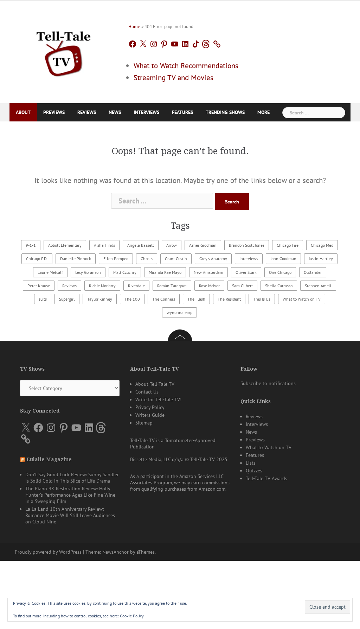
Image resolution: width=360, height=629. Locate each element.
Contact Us (147, 392)
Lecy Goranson (88, 272)
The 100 (132, 299)
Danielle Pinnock (75, 258)
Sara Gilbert (242, 285)
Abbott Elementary (65, 245)
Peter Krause (38, 285)
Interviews (146, 112)
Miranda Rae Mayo (165, 272)
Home (134, 27)
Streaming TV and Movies (173, 77)
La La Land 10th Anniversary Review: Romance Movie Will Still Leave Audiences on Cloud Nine (70, 515)
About (23, 112)
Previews (54, 112)
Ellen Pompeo (115, 258)
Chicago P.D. (37, 258)
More (263, 112)
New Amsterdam (208, 272)
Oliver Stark (246, 272)
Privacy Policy (150, 407)
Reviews (86, 112)
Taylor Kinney (99, 299)
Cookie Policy (132, 615)
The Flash (196, 299)
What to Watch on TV (302, 299)
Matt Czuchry (124, 272)
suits (43, 299)
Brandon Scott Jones (246, 245)
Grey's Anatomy (213, 258)
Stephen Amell (318, 285)
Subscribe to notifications (268, 383)
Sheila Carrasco (278, 285)
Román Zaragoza (172, 285)
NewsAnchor (115, 552)
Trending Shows (225, 112)
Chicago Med (322, 245)
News (115, 112)
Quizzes (254, 470)
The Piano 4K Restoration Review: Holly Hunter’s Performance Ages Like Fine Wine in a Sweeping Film (70, 494)
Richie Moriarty (102, 285)
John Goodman (283, 258)
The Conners (163, 299)
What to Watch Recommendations (186, 65)
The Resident (229, 299)
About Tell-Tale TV (154, 384)
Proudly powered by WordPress (48, 552)
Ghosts (147, 258)
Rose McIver (209, 285)
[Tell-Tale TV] (63, 51)
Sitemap (144, 423)
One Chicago (280, 272)
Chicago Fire (287, 245)
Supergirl (67, 299)
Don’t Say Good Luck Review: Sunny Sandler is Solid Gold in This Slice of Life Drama (72, 477)
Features (182, 112)
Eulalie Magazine (49, 459)
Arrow (171, 245)
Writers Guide (150, 415)
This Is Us (261, 299)
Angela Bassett (140, 245)
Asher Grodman (203, 245)
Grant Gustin (176, 258)
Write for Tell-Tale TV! (158, 399)
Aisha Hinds (104, 245)
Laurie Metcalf (50, 272)
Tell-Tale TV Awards (266, 478)
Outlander (313, 272)
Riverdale (136, 285)
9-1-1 (31, 245)
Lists (251, 463)
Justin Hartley (321, 258)
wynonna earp (179, 312)
